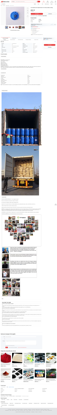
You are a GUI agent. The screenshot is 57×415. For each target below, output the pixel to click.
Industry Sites (33, 409)
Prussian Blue (20, 399)
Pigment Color (11, 403)
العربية (32, 410)
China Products (13, 409)
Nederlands (30, 410)
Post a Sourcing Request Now (22, 347)
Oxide (11, 399)
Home (1, 5)
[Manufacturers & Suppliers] (5, 1)
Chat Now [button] (50, 13)
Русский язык (21, 410)
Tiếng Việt (46, 410)
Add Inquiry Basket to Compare (15, 30)
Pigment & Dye (7, 5)
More (1, 406)
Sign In (32, 34)
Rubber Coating (3, 399)
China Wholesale (25, 409)
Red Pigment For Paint (36, 403)
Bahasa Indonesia (50, 410)
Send (6, 347)
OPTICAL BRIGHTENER (31, 388)
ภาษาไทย (41, 410)
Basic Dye (8, 399)
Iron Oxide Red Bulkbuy (11, 405)
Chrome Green (15, 399)
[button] (39, 39)
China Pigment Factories (18, 403)
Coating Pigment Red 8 (50, 403)
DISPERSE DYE (44, 391)
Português (16, 410)
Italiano (24, 410)
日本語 (37, 410)
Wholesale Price (29, 409)
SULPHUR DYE (30, 391)
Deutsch (27, 410)
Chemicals (4, 5)
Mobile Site (45, 409)
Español (13, 410)
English (10, 410)
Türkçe (43, 410)
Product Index (41, 409)
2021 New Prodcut (44, 388)
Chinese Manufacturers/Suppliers (19, 409)
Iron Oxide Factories (24, 403)
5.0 (44, 39)
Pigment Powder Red (43, 403)
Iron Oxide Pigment (26, 399)
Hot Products (9, 409)
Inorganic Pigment (12, 5)
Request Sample (44, 15)
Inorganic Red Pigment (4, 405)
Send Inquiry (37, 13)
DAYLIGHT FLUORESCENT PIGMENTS (19, 388)
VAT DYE (16, 391)
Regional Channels (38, 409)
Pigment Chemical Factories (4, 403)
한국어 (34, 410)
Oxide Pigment (30, 403)
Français (18, 410)
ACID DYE (2, 391)
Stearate (2, 388)
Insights (48, 409)
